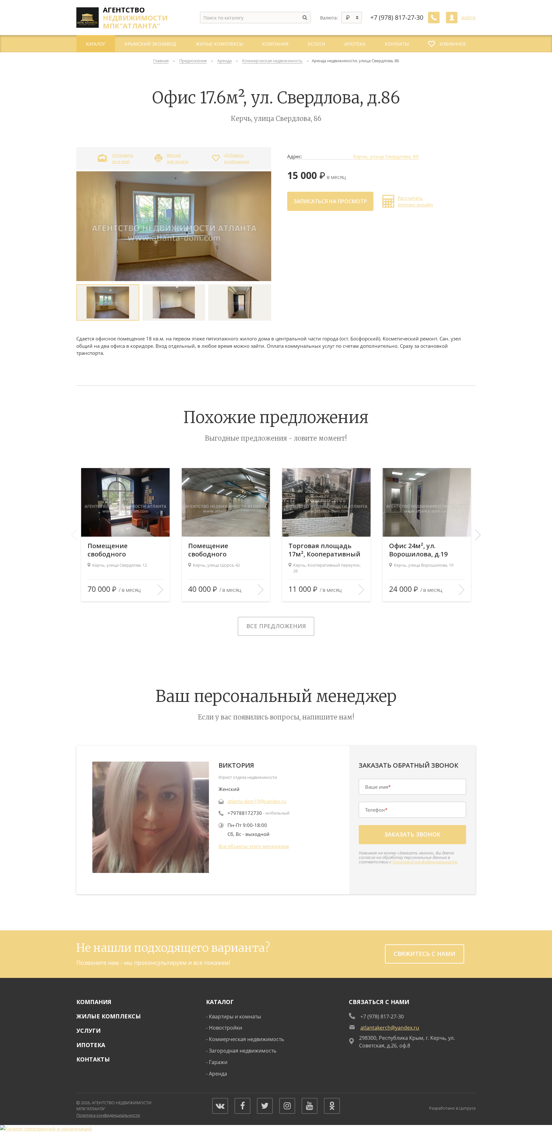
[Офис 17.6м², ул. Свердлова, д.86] (173, 226)
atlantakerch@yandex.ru (389, 1027)
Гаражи (218, 1062)
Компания (93, 1002)
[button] (477, 535)
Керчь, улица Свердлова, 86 (386, 156)
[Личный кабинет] (451, 17)
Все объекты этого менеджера (253, 846)
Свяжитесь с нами (425, 953)
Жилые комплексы (108, 1016)
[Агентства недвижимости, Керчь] (46, 1128)
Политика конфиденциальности (108, 1115)
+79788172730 (244, 813)
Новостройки (225, 1027)
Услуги (88, 1030)
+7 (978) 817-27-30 (396, 17)
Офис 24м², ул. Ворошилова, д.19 (418, 550)
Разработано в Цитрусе (452, 1108)
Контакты (93, 1059)
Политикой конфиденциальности (424, 862)
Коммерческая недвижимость (246, 1039)
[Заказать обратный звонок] (434, 17)
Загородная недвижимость (242, 1050)
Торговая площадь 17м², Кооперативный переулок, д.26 (324, 550)
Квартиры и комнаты (235, 1016)
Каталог (220, 1002)
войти (468, 17)
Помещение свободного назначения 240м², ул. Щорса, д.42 (224, 550)
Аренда (218, 1073)
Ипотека (90, 1045)
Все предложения (276, 626)
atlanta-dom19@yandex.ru (256, 801)
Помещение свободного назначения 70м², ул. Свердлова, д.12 (122, 550)
